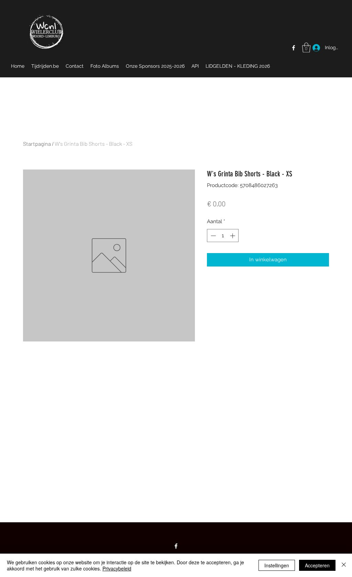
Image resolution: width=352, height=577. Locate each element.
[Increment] (233, 235)
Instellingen (276, 565)
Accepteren (317, 565)
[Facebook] (293, 47)
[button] (306, 48)
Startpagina (37, 143)
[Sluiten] (344, 565)
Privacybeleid (116, 568)
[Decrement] (212, 235)
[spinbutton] (223, 235)
